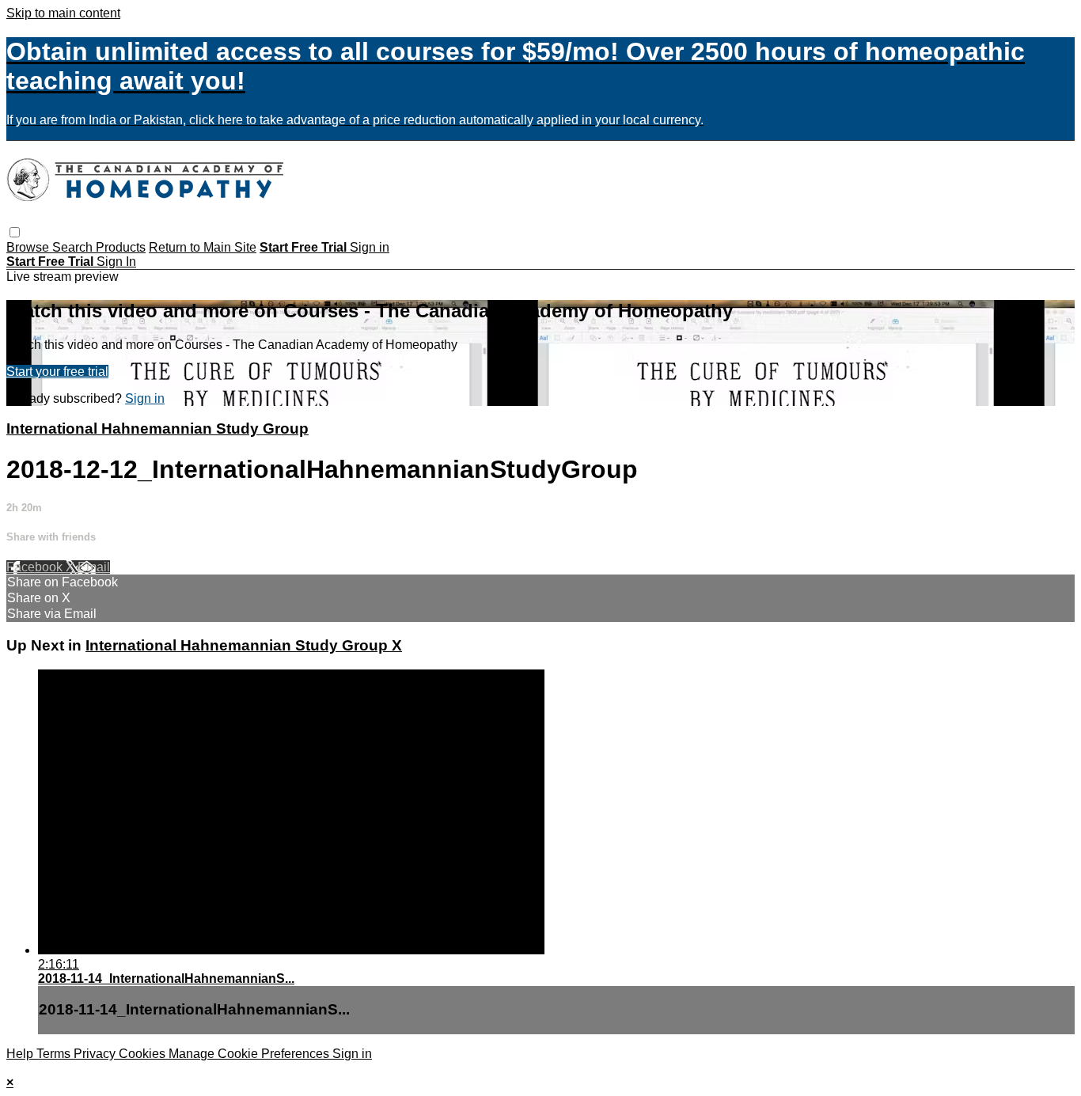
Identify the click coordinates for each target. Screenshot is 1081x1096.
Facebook (36, 567)
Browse (29, 247)
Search (74, 247)
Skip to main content (63, 13)
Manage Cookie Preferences (250, 1053)
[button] (14, 232)
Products (121, 247)
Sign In (116, 261)
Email (94, 567)
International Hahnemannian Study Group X (243, 645)
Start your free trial (57, 371)
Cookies (144, 1053)
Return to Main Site (202, 247)
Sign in (369, 247)
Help (21, 1053)
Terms (55, 1053)
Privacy (96, 1053)
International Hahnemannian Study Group (157, 428)
